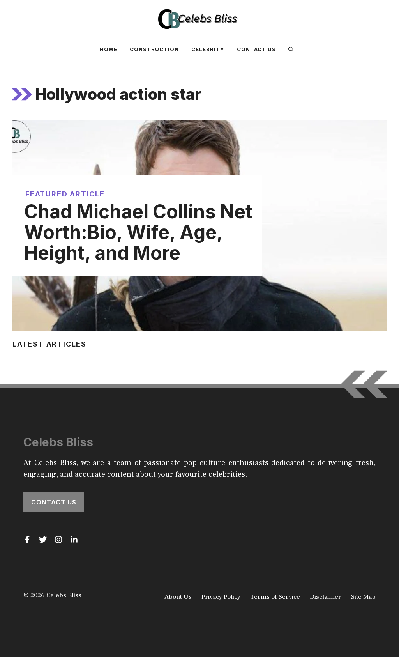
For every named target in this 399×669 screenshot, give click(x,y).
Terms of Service (275, 597)
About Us (178, 597)
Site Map (363, 597)
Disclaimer (325, 597)
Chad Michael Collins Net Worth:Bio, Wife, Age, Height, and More (138, 232)
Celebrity (207, 49)
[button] (291, 49)
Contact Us (256, 49)
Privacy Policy (220, 597)
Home (108, 49)
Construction (154, 49)
